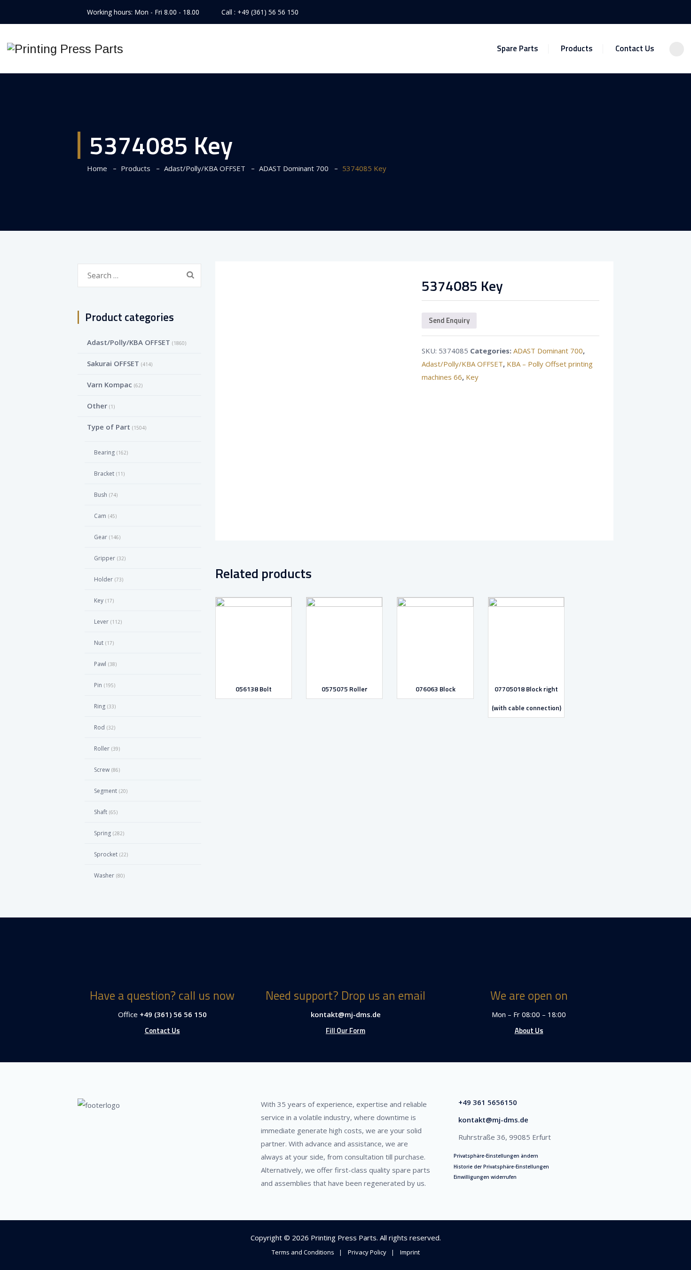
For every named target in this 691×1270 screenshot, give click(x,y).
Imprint (410, 1252)
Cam (100, 516)
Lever (101, 622)
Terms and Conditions (303, 1252)
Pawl (100, 664)
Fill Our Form (345, 1030)
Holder (103, 579)
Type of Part (108, 426)
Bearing (104, 452)
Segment (105, 791)
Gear (100, 537)
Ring (99, 706)
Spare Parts (517, 48)
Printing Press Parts (344, 1237)
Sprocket (106, 854)
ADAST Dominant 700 (548, 350)
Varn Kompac (109, 384)
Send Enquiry (449, 320)
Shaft (100, 812)
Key (472, 377)
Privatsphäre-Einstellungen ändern (496, 1155)
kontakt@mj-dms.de (346, 1014)
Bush (100, 495)
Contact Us (634, 48)
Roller (102, 749)
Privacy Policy (367, 1252)
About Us (529, 1030)
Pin (98, 685)
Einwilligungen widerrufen (485, 1177)
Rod (99, 727)
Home (95, 168)
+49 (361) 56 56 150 (267, 12)
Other (97, 405)
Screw (102, 770)
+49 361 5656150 (487, 1102)
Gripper (104, 558)
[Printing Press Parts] (65, 48)
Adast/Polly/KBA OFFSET (462, 363)
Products (577, 48)
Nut (98, 643)
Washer (104, 875)
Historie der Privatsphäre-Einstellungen (501, 1166)
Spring (102, 833)
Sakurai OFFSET (113, 363)
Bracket (104, 474)
